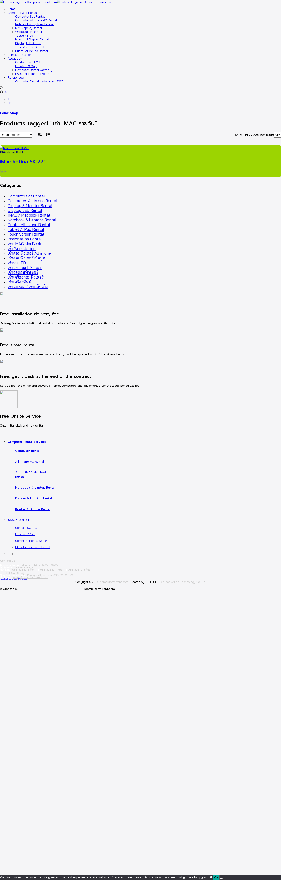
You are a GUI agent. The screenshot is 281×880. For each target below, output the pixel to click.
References (16, 77)
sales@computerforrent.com (30, 577)
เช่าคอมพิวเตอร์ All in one (29, 253)
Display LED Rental (28, 43)
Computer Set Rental (30, 16)
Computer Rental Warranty (33, 70)
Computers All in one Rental (32, 200)
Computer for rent (71, 589)
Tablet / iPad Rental (26, 229)
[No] (221, 878)
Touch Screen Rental (29, 47)
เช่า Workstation (22, 248)
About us (14, 58)
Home (11, 9)
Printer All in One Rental (31, 51)
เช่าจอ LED (17, 262)
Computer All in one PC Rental (36, 20)
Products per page (259, 135)
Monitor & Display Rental (32, 39)
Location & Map (26, 66)
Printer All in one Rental (29, 224)
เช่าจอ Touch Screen (25, 267)
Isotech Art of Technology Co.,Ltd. (183, 582)
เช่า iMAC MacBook (24, 243)
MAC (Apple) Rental (28, 28)
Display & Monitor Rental (30, 205)
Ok (216, 877)
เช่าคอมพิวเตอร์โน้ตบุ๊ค (26, 258)
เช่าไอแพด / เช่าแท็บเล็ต (28, 286)
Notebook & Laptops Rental (34, 24)
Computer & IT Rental (22, 12)
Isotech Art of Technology (37, 589)
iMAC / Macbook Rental (29, 215)
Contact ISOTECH (27, 62)
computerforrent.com (114, 582)
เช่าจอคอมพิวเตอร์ (23, 272)
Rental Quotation (20, 54)
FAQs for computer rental (32, 74)
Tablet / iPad (24, 35)
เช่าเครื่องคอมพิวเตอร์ (26, 277)
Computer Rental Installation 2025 (39, 81)
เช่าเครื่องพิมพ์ (20, 281)
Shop (14, 113)
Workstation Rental (28, 32)
